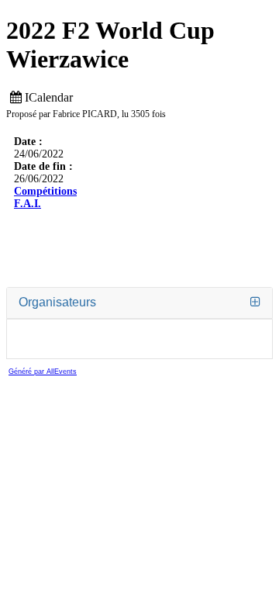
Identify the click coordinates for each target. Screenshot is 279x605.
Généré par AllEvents (43, 371)
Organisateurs (57, 302)
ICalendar (47, 97)
